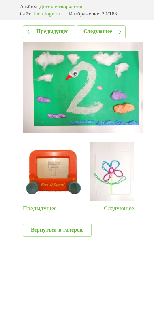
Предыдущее (52, 31)
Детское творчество (61, 6)
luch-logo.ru (47, 14)
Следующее (97, 31)
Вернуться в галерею (57, 230)
